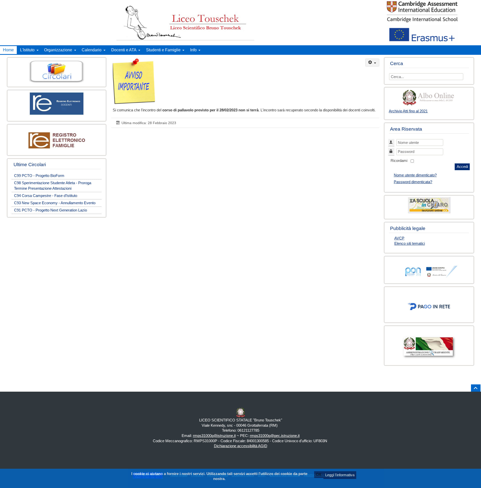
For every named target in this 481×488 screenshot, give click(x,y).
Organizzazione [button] (58, 50)
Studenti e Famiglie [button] (163, 50)
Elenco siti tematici (409, 243)
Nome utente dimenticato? (415, 175)
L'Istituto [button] (27, 50)
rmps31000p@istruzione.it (214, 436)
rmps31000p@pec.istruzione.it (275, 436)
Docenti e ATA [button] (124, 50)
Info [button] (193, 50)
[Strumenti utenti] (372, 63)
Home (8, 50)
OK (318, 474)
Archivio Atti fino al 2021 (408, 111)
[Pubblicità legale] (429, 97)
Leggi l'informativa (339, 475)
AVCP (399, 238)
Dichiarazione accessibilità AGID (240, 446)
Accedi (462, 167)
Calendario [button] (91, 50)
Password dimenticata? (413, 182)
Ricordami (399, 161)
